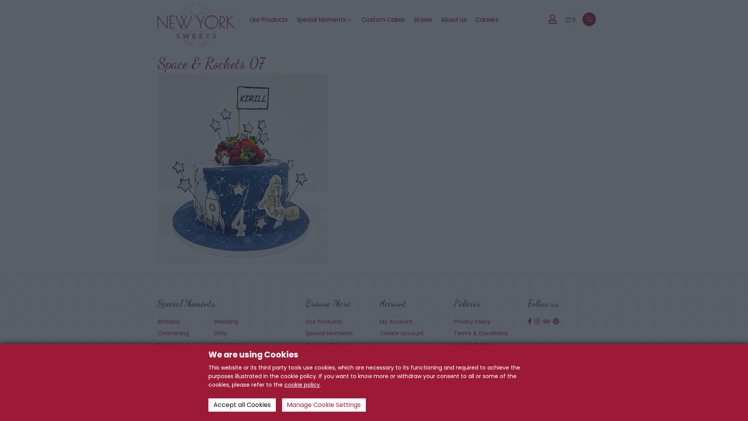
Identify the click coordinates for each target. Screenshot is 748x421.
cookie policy (302, 385)
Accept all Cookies (242, 404)
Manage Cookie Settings (324, 404)
